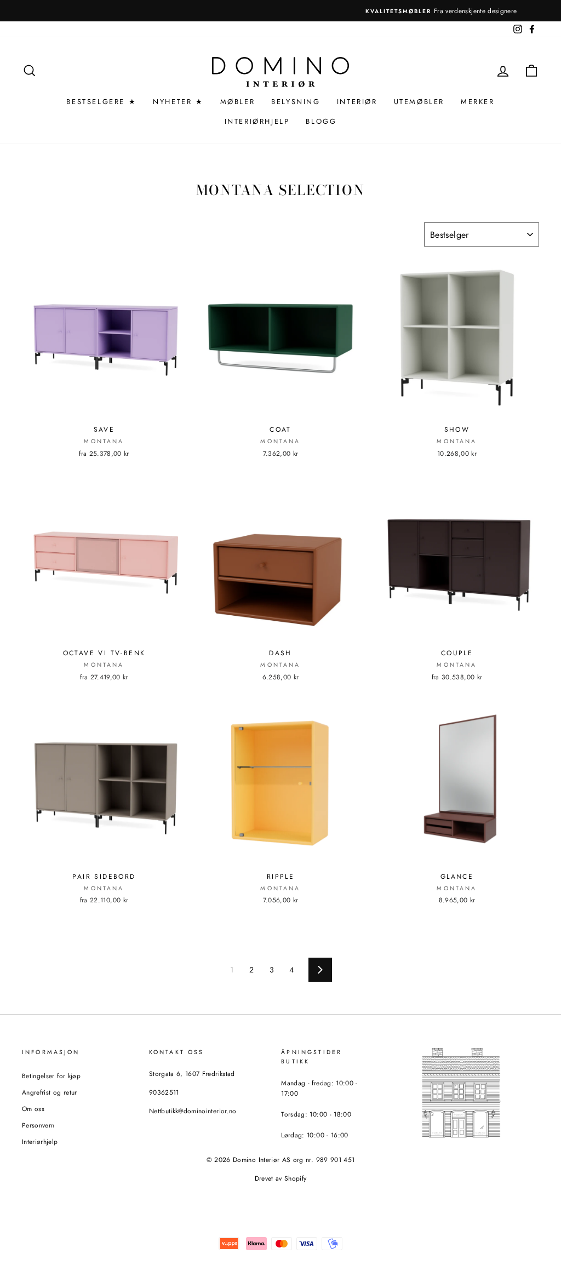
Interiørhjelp (40, 1141)
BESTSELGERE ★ (101, 101)
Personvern (38, 1125)
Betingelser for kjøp (51, 1075)
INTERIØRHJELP (257, 121)
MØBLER (237, 101)
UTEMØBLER (419, 101)
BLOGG (321, 121)
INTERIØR (357, 101)
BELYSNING (295, 101)
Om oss (33, 1108)
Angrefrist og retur (49, 1092)
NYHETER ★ (178, 101)
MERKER (478, 101)
